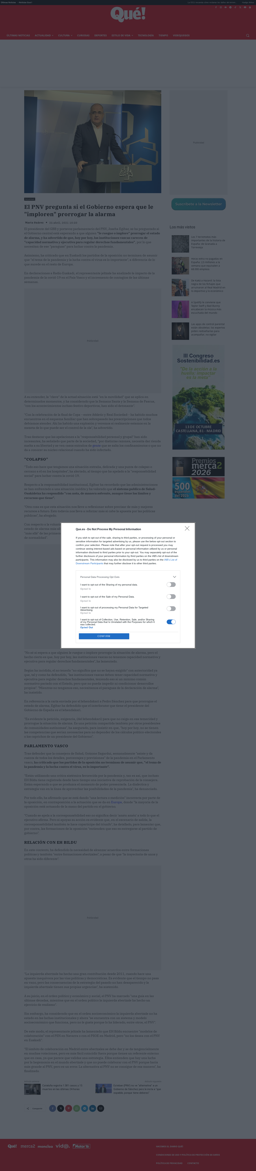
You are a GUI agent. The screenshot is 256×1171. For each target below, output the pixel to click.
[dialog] (128, 585)
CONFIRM (104, 636)
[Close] (188, 529)
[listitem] (128, 577)
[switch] (171, 584)
